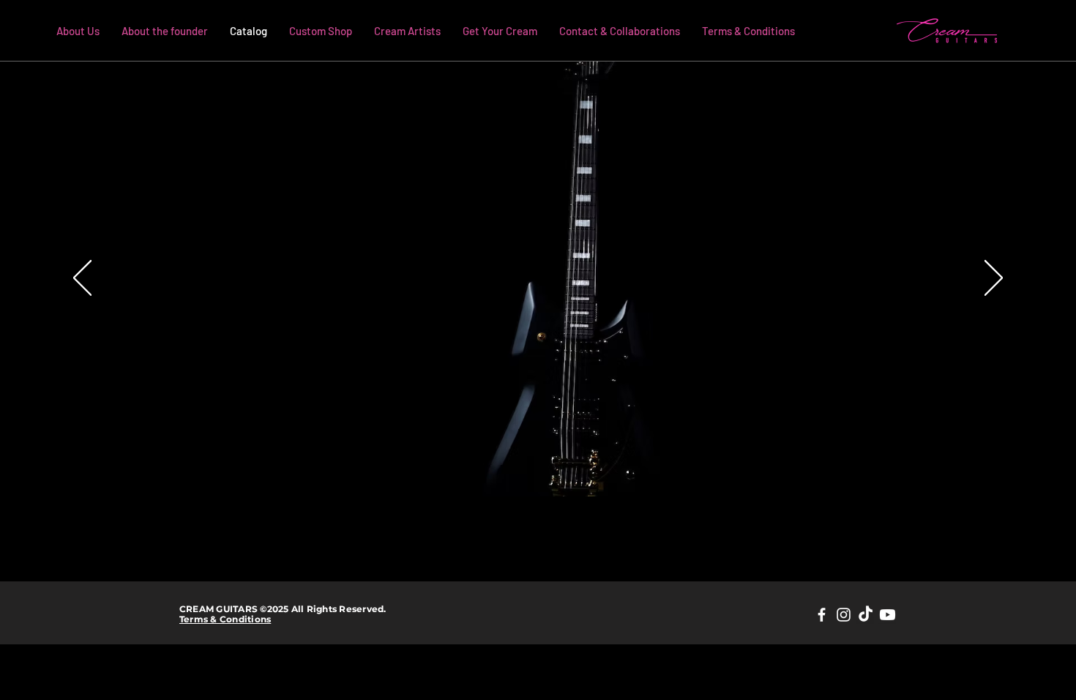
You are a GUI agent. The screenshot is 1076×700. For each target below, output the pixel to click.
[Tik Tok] (865, 615)
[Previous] (82, 279)
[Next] (994, 279)
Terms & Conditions (225, 619)
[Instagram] (843, 615)
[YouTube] (887, 615)
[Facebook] (821, 615)
